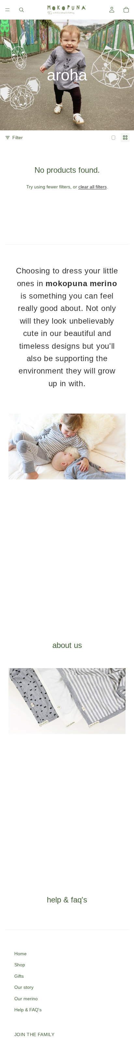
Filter (17, 137)
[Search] (21, 10)
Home (20, 953)
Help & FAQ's (28, 1009)
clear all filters (92, 186)
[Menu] (7, 9)
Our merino (26, 998)
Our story (24, 987)
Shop (19, 964)
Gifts (19, 976)
